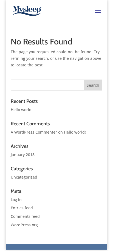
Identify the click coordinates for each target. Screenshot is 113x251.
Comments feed (25, 216)
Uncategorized (24, 177)
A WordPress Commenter (34, 132)
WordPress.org (24, 224)
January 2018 (23, 154)
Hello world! (22, 109)
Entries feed (22, 207)
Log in (16, 199)
